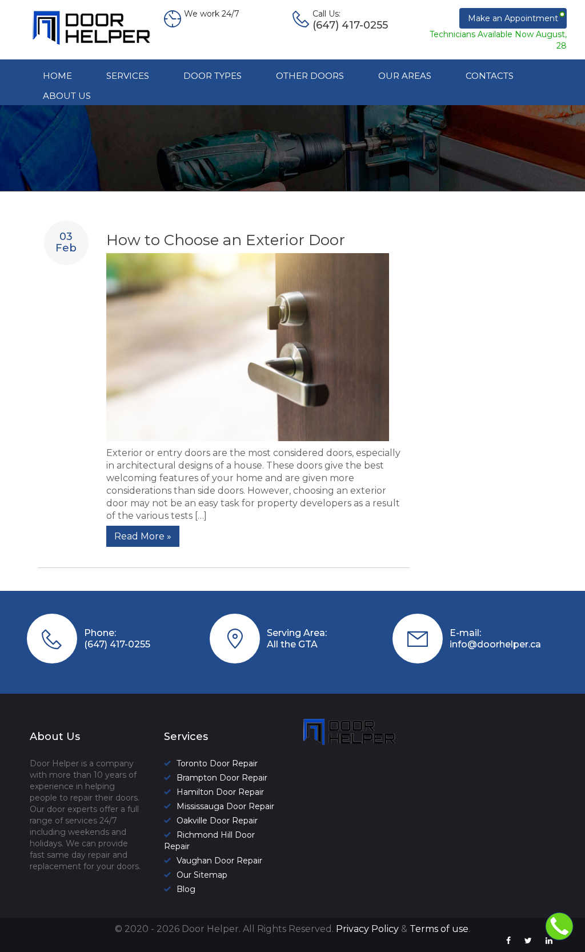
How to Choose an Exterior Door (225, 240)
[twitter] (528, 941)
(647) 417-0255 (117, 644)
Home (57, 75)
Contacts (490, 75)
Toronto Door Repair (217, 763)
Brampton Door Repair (222, 778)
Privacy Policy (367, 928)
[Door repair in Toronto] (98, 45)
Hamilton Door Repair (220, 792)
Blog (186, 889)
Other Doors (310, 75)
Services (127, 75)
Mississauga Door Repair (225, 806)
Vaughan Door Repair (219, 860)
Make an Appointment (513, 18)
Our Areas (404, 75)
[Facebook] (508, 941)
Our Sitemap (202, 875)
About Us (67, 95)
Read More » (142, 536)
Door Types (212, 75)
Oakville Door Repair (217, 820)
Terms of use (439, 928)
